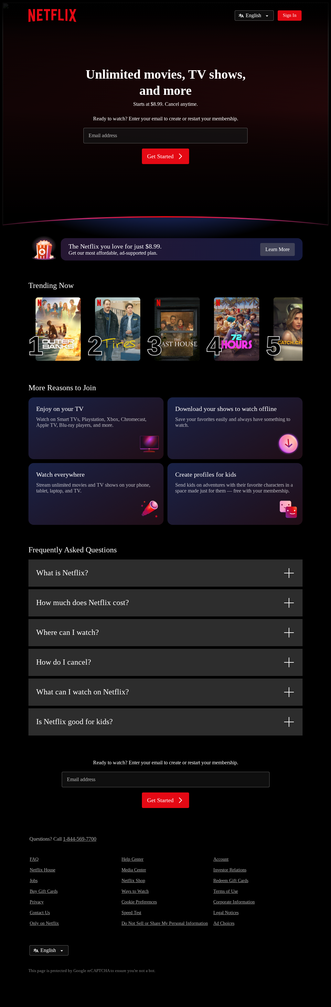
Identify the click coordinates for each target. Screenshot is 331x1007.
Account (221, 859)
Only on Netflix (44, 923)
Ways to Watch (135, 891)
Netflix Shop (133, 880)
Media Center (134, 870)
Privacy (37, 902)
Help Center (133, 859)
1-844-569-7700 (79, 839)
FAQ (34, 859)
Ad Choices (223, 923)
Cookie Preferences (139, 902)
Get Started (160, 156)
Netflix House (42, 870)
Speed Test (131, 912)
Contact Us (40, 912)
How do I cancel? (63, 662)
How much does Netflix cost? (82, 602)
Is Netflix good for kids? (74, 721)
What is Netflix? (62, 573)
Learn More (277, 249)
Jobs (33, 880)
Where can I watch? (67, 632)
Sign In (289, 15)
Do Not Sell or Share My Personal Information (165, 923)
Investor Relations (229, 870)
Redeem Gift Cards (230, 880)
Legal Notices (226, 912)
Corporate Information (234, 902)
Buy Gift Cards (44, 891)
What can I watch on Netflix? (82, 692)
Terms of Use (225, 891)
